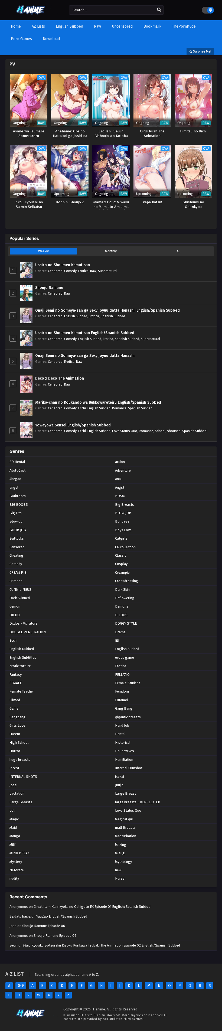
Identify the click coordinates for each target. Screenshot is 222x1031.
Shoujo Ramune (49, 287)
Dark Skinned (19, 598)
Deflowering (124, 598)
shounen (174, 431)
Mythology (123, 862)
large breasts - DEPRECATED (137, 802)
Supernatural (107, 271)
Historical (122, 742)
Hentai (120, 734)
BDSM (120, 496)
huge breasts (19, 760)
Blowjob (15, 521)
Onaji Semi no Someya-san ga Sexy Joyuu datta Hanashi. (85, 355)
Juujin (119, 785)
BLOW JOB (123, 513)
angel (13, 487)
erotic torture (20, 666)
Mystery (15, 862)
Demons (121, 606)
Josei (13, 785)
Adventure (123, 470)
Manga (14, 836)
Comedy (70, 271)
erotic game (124, 657)
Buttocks (16, 538)
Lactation (16, 793)
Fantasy (15, 675)
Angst (119, 487)
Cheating (16, 555)
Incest (14, 768)
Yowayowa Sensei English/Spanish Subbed (73, 425)
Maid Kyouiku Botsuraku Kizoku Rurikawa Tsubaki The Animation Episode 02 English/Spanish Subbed (101, 945)
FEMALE (15, 683)
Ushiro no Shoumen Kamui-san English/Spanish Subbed (84, 333)
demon (14, 606)
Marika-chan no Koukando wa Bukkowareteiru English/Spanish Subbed (98, 402)
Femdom (122, 691)
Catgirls (121, 538)
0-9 (21, 985)
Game (13, 708)
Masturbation (125, 836)
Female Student (127, 683)
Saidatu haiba (20, 916)
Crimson (15, 581)
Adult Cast (17, 470)
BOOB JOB (17, 530)
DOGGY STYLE (126, 623)
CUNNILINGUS (20, 590)
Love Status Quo (124, 431)
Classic (120, 555)
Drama (120, 632)
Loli (12, 810)
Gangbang (17, 717)
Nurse (120, 878)
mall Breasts (125, 828)
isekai (119, 777)
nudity (14, 878)
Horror (14, 751)
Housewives (124, 751)
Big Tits (15, 513)
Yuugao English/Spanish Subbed (61, 916)
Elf (117, 640)
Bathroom (17, 496)
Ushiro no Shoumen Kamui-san (62, 265)
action (120, 462)
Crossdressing (126, 581)
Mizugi (120, 853)
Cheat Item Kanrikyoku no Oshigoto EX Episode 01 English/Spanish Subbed (92, 907)
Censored (55, 271)
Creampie (122, 572)
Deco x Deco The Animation (59, 378)
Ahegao (15, 479)
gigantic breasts (128, 717)
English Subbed (75, 316)
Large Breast (125, 793)
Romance (119, 408)
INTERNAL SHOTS (23, 777)
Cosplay (121, 564)
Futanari (121, 700)
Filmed (14, 700)
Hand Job (122, 725)
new (118, 870)
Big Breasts (124, 505)
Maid (13, 828)
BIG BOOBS (18, 505)
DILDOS (121, 615)
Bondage (122, 521)
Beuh (13, 945)
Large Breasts (20, 802)
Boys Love (123, 530)
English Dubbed (21, 649)
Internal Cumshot (128, 768)
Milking (120, 845)
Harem (14, 734)
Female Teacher (21, 691)
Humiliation (124, 760)
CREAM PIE (17, 572)
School (160, 431)
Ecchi (82, 408)
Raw (93, 271)
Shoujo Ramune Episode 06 (43, 926)
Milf (12, 845)
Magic (14, 819)
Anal (118, 479)
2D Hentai (17, 462)
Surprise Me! (201, 51)
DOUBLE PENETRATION (27, 632)
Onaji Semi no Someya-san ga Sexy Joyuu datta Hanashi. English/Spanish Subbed (107, 310)
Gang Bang (123, 708)
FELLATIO (122, 675)
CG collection (125, 547)
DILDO (14, 615)
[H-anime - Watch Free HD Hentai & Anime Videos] (31, 15)
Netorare (16, 870)
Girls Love (17, 725)
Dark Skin (122, 590)
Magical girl (124, 819)
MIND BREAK (19, 853)
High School (19, 742)
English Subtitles (22, 657)
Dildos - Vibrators (23, 623)
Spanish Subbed (113, 316)
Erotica (83, 271)
